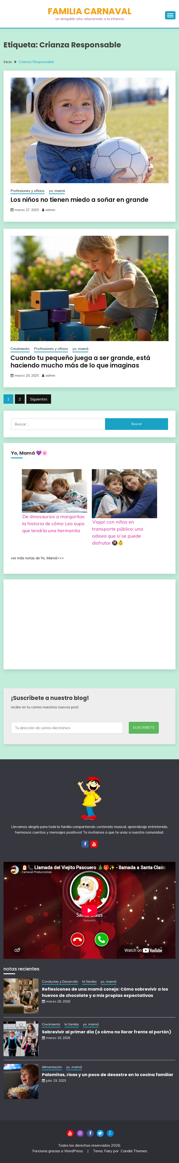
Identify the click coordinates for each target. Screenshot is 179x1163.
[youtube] (93, 844)
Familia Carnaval (89, 11)
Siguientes (38, 399)
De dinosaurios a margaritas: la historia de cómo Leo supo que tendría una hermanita (53, 523)
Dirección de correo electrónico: (70, 727)
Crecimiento (20, 348)
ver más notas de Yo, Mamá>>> (37, 558)
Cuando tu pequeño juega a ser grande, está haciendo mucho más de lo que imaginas (80, 362)
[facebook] (85, 844)
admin (50, 210)
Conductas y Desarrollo (60, 981)
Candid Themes (134, 1151)
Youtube (70, 1133)
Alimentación (52, 1067)
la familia (89, 981)
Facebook (90, 1133)
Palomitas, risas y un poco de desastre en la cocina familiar (107, 1074)
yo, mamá (57, 191)
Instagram (80, 1133)
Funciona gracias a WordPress (58, 1151)
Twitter (100, 1133)
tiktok (110, 1133)
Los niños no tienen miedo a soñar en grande (79, 200)
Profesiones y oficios (27, 191)
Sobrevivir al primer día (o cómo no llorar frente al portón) (106, 1032)
